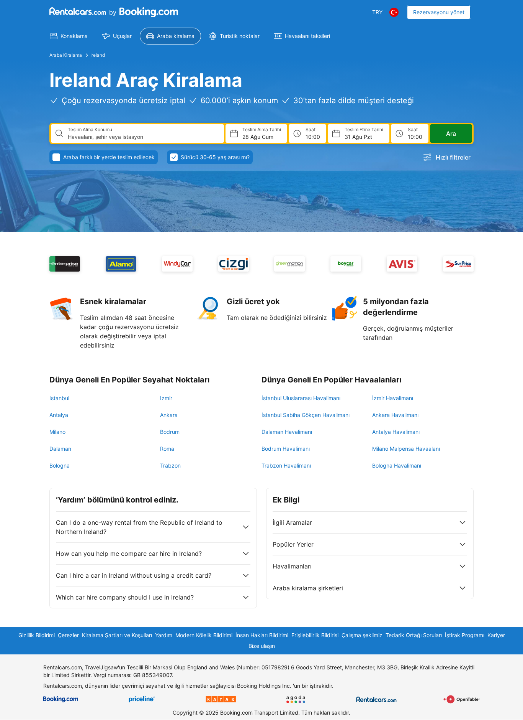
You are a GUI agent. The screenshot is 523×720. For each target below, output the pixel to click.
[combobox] (143, 137)
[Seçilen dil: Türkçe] (394, 12)
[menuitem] (68, 36)
